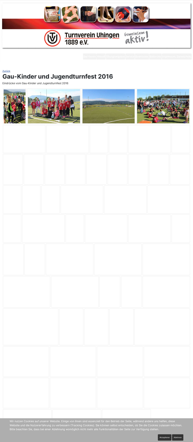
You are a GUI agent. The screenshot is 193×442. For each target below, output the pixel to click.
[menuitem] (89, 57)
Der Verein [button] (90, 56)
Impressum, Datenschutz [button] (176, 56)
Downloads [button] (141, 56)
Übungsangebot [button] (115, 56)
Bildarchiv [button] (155, 56)
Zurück (6, 71)
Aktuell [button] (101, 56)
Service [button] (130, 56)
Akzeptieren (165, 437)
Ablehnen (178, 437)
